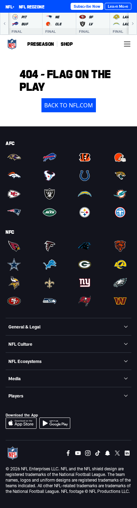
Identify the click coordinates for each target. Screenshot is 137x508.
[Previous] (4, 24)
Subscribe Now (87, 6)
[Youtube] (78, 453)
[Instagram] (88, 453)
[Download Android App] (54, 423)
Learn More (118, 6)
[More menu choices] (127, 44)
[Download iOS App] (21, 423)
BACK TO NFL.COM (68, 105)
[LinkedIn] (127, 453)
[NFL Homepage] (12, 44)
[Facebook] (68, 453)
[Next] (133, 24)
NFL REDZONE (31, 6)
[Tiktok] (97, 453)
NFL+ (10, 6)
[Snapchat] (107, 453)
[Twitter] (117, 453)
